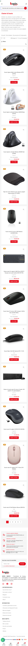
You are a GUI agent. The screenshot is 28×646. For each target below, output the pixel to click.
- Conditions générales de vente (9, 605)
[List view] (2, 38)
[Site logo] (14, 3)
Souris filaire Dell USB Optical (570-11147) (14, 351)
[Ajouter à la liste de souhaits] (23, 50)
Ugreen (14, 75)
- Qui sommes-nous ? (7, 589)
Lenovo (14, 235)
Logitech (14, 274)
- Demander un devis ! (7, 592)
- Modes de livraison (6, 612)
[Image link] (5, 572)
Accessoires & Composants (19, 35)
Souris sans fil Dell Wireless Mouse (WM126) (14, 507)
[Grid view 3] (4, 38)
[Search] (25, 8)
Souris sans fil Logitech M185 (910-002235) (14, 429)
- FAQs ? (4, 599)
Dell (14, 353)
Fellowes (14, 195)
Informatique (9, 35)
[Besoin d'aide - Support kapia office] (3, 640)
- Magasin (4, 594)
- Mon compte (5, 623)
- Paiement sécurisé (6, 615)
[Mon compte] (26, 3)
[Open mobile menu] (1, 3)
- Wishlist (4, 631)
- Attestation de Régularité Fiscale (9, 608)
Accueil (3, 35)
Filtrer (4, 41)
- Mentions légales (6, 610)
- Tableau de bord (6, 621)
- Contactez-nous (6, 597)
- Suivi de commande (7, 626)
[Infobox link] (14, 535)
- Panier (4, 628)
